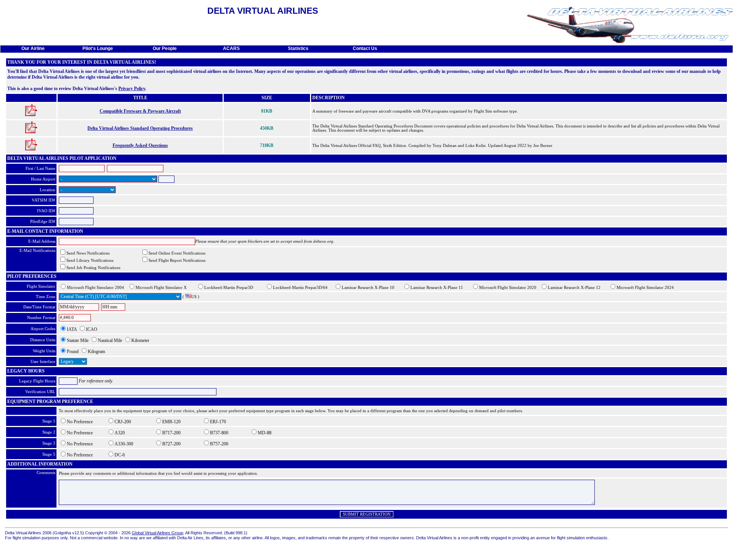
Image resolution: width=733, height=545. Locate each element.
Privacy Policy (131, 88)
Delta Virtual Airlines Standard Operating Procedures (140, 128)
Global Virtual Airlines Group (157, 532)
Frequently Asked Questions (140, 145)
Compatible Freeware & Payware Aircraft (140, 111)
